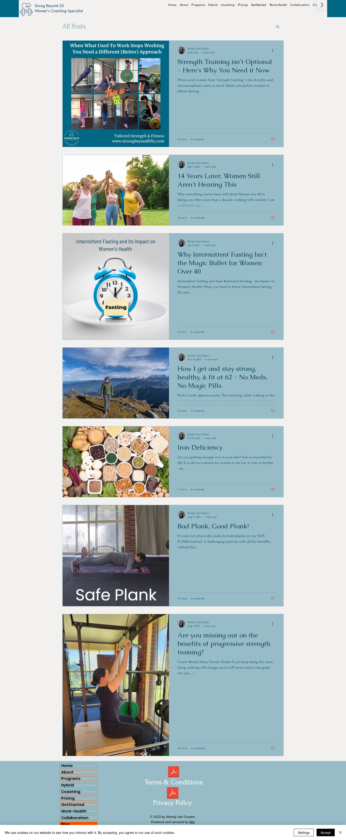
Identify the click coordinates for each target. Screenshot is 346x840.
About (67, 772)
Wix (192, 822)
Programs (70, 779)
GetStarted (72, 805)
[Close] (340, 832)
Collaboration (75, 818)
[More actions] (274, 50)
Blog (65, 824)
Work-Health (74, 811)
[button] (277, 26)
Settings (304, 832)
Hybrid (67, 785)
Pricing (68, 798)
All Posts (74, 26)
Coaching (70, 792)
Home (67, 766)
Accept (326, 832)
